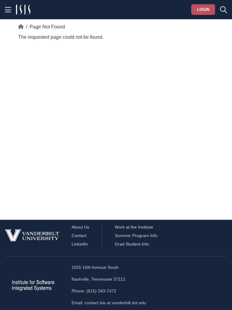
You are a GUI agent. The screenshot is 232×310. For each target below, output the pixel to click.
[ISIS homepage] (23, 10)
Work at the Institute (134, 227)
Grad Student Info (132, 244)
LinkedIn (80, 244)
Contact (79, 235)
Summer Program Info (136, 235)
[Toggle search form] (223, 9)
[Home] (21, 27)
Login (203, 9)
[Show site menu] (8, 9)
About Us (80, 227)
